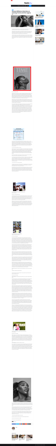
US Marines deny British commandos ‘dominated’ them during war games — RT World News (29, 440)
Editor (13, 14)
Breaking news (15, 421)
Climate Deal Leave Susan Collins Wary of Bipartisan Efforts (22, 439)
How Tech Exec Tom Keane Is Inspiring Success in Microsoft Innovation (39, 26)
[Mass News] (28, 3)
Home (12, 8)
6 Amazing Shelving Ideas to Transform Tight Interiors (39, 43)
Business (14, 8)
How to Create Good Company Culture (38, 35)
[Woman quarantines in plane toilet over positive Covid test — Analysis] (15, 436)
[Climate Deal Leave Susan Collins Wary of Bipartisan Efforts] (22, 436)
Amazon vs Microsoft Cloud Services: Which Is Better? (39, 17)
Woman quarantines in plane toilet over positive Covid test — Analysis (15, 439)
